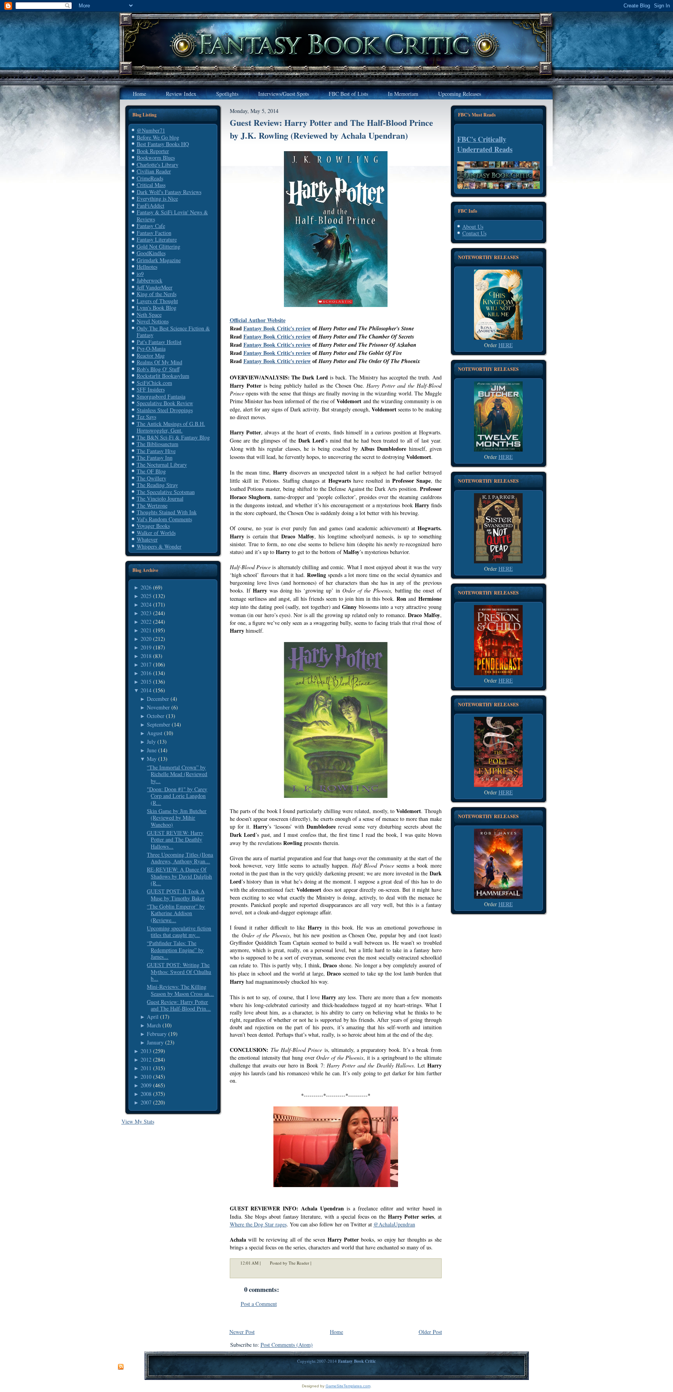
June (152, 750)
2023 (146, 613)
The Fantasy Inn (155, 457)
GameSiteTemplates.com (348, 1386)
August (154, 733)
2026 (146, 587)
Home (336, 1332)
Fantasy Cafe (151, 225)
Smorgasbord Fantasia (161, 396)
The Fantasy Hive (156, 451)
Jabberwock (149, 280)
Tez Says (146, 416)
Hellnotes (147, 266)
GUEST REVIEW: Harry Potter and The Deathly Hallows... (175, 839)
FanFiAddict (150, 205)
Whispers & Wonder (159, 546)
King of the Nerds (156, 294)
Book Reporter (153, 151)
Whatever (147, 539)
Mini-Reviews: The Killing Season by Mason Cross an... (180, 990)
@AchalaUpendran (394, 1224)
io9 (140, 273)
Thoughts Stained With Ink (167, 512)
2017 (146, 664)
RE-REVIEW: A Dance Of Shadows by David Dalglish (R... (179, 876)
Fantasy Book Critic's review (277, 328)
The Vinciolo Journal (160, 498)
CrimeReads (150, 178)
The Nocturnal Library (162, 464)
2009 (146, 1085)
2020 (146, 638)
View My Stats (138, 1121)
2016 (146, 673)
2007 (146, 1102)
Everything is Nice (157, 198)
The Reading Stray (157, 485)
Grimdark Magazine (159, 260)
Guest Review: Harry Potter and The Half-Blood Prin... (179, 1005)
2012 (146, 1059)
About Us (472, 226)
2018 (146, 656)
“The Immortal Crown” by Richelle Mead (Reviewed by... (177, 774)
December (158, 698)
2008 (146, 1093)
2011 (146, 1068)
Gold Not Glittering (158, 246)
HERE (506, 345)
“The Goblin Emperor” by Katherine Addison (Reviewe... (176, 913)
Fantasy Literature (157, 239)
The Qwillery (151, 478)
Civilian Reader (154, 171)
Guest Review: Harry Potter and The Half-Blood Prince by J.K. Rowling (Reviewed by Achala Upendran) (331, 129)
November (158, 707)
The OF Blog (151, 471)
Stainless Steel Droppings (165, 410)
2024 (146, 604)
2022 (146, 621)
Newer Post (242, 1332)
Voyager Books (153, 525)
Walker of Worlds (156, 532)
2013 (146, 1051)
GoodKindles (151, 253)
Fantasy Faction (154, 232)
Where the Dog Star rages (258, 1224)
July (151, 741)
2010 (146, 1076)
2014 (146, 690)
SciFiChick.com (154, 382)
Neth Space (149, 314)
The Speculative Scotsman (166, 492)
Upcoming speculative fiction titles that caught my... (179, 931)
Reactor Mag (151, 355)
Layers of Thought (157, 301)
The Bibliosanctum (157, 444)
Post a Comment (259, 1303)
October (155, 716)
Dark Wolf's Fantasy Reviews (169, 192)
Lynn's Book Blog (156, 307)
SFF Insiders (151, 389)
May (152, 758)
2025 (146, 596)
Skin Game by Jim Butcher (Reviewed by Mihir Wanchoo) (176, 817)
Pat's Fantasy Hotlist (159, 342)
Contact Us (474, 233)
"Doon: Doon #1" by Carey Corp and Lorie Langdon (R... (177, 795)
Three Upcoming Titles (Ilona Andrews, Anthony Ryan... (180, 858)
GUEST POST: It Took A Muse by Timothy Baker (175, 894)
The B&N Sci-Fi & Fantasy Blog (173, 437)
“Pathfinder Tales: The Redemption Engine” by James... (175, 949)
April (153, 1016)
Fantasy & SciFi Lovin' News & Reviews (172, 215)
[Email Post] (316, 1263)
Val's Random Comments (164, 519)
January (155, 1042)
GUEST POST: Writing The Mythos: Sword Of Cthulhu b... (179, 971)
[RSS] (121, 1367)
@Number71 (151, 130)
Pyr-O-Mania (151, 348)
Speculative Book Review (165, 403)
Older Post (430, 1332)
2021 (146, 630)
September (158, 724)
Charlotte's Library (157, 164)
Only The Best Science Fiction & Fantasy (173, 332)
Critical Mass (151, 185)
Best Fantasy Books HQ (163, 144)
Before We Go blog (158, 137)
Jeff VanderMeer (155, 287)
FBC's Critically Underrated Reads (485, 144)
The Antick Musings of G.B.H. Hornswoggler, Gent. (171, 427)
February (157, 1033)
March (154, 1025)
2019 (146, 647)
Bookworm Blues (156, 157)
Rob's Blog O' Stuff (158, 369)
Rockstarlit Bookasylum (163, 375)
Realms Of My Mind (159, 362)
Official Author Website (257, 320)
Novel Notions (153, 321)
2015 (146, 681)
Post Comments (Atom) (287, 1344)
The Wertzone (152, 505)
